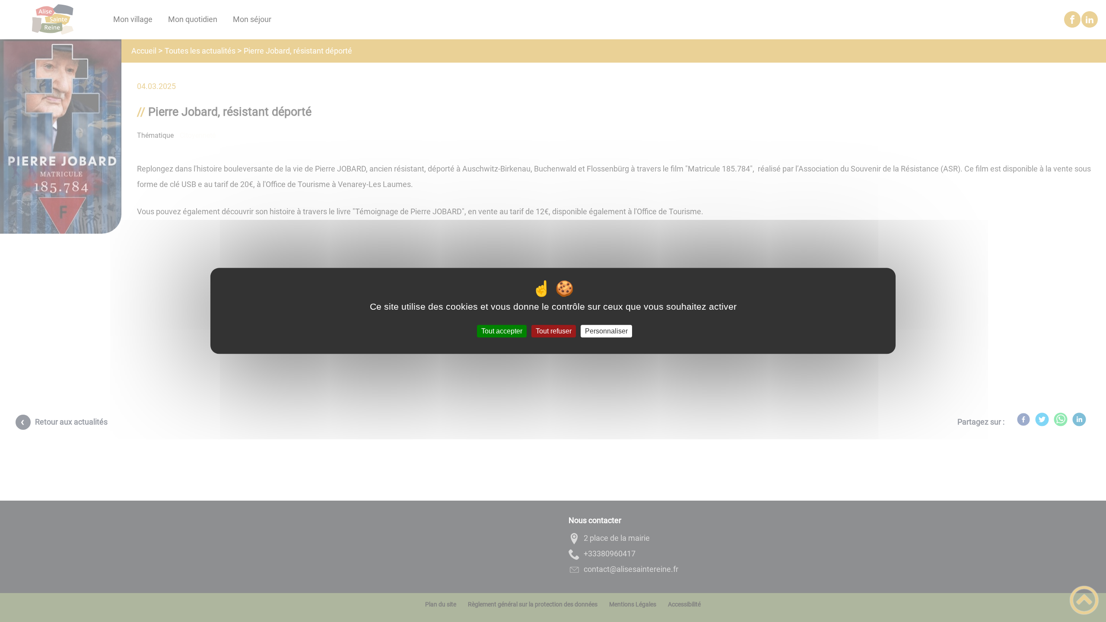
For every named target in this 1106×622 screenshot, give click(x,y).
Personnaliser (606, 331)
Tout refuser (554, 331)
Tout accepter (501, 331)
